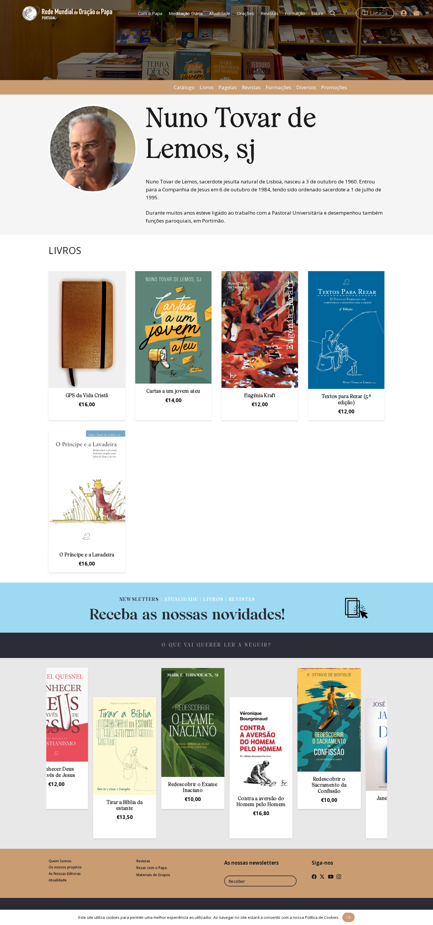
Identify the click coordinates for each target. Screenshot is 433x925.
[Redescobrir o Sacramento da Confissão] (292, 720)
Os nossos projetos (65, 867)
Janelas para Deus (360, 798)
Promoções (334, 87)
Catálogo (184, 87)
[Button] (404, 13)
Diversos (306, 87)
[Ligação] (187, 607)
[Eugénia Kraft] (260, 329)
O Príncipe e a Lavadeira (87, 555)
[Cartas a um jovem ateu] (173, 327)
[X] (322, 876)
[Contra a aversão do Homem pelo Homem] (224, 744)
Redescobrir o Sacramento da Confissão (292, 785)
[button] (332, 13)
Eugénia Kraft (259, 395)
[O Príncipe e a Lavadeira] (87, 488)
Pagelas (228, 87)
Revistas (251, 87)
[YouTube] (330, 876)
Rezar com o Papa (151, 867)
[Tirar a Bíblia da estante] (88, 746)
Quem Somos (60, 860)
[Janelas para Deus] (360, 744)
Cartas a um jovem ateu (173, 391)
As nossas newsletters (251, 862)
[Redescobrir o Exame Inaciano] (156, 722)
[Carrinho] (416, 12)
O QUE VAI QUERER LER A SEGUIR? (216, 645)
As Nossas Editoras (65, 873)
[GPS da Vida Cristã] (87, 329)
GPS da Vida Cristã (87, 395)
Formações (278, 87)
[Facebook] (314, 876)
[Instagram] (338, 877)
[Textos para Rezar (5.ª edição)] (346, 330)
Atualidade (58, 880)
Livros (207, 87)
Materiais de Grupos (153, 874)
